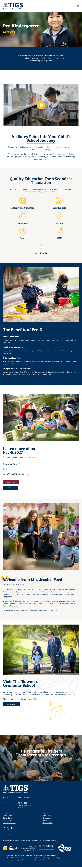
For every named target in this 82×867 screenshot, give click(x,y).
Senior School (8, 818)
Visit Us (9, 834)
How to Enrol (7, 820)
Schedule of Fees (9, 823)
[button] (78, 6)
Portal (44, 813)
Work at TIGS (47, 823)
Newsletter (46, 818)
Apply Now (10, 488)
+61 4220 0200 (24, 798)
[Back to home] (13, 6)
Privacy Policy (50, 841)
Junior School (7, 816)
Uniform (45, 820)
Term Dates (46, 816)
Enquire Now (11, 482)
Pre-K (5, 813)
